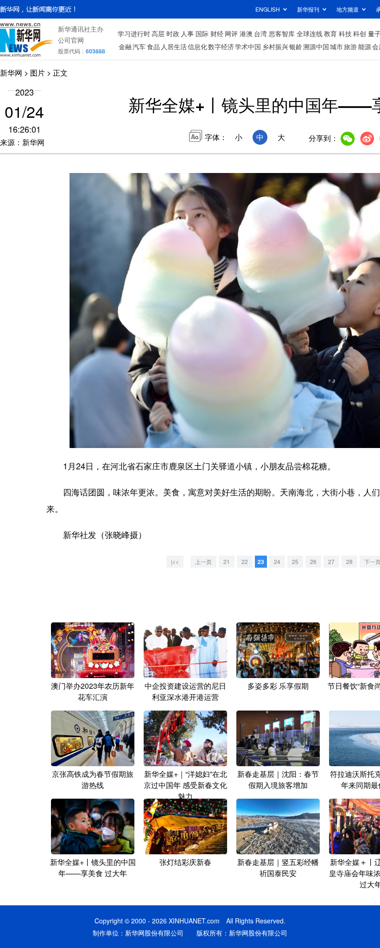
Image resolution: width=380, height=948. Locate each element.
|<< (175, 561)
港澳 (246, 33)
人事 (187, 33)
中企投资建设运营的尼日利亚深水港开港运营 (185, 691)
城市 (336, 46)
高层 (158, 33)
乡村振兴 (275, 46)
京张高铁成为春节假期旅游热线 (92, 779)
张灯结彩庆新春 (185, 862)
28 (349, 561)
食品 (153, 46)
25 (295, 561)
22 (244, 561)
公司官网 (71, 40)
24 (277, 561)
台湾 (260, 33)
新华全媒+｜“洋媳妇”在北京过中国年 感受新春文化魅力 (185, 785)
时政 (172, 33)
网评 (231, 33)
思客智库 (282, 33)
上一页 (203, 561)
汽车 (139, 46)
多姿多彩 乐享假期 (278, 685)
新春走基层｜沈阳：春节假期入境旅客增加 (278, 779)
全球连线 (310, 33)
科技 (345, 33)
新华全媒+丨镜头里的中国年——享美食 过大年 (93, 867)
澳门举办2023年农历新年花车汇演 (92, 691)
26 (313, 561)
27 (331, 561)
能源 (364, 46)
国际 (202, 33)
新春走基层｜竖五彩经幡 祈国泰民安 (278, 867)
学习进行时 (134, 33)
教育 (330, 33)
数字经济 (221, 46)
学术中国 (248, 46)
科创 (359, 33)
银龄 (295, 46)
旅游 (350, 46)
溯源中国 (316, 46)
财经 (216, 33)
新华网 (11, 72)
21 (226, 561)
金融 (125, 46)
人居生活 (174, 46)
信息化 (197, 46)
